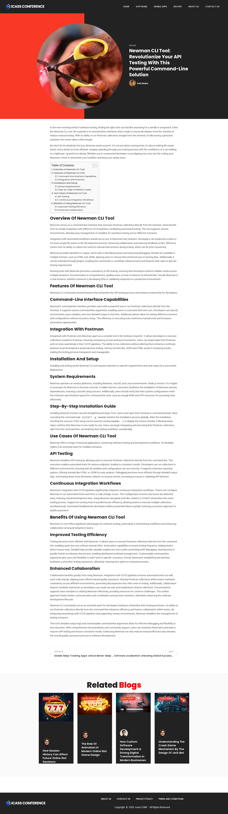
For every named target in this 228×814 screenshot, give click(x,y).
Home (126, 6)
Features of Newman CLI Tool (69, 172)
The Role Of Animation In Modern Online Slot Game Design (94, 749)
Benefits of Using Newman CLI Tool (72, 203)
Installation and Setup (65, 183)
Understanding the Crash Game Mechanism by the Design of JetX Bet (172, 747)
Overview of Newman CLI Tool (69, 169)
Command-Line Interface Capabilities (77, 176)
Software (141, 6)
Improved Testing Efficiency (72, 206)
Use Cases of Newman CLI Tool (70, 193)
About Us (193, 6)
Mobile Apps (160, 6)
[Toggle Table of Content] (93, 165)
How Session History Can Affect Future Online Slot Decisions (55, 756)
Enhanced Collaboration (70, 210)
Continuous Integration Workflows (76, 200)
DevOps (178, 6)
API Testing (63, 196)
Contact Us (212, 6)
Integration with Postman (71, 179)
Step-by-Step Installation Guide (74, 189)
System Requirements (69, 186)
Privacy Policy (144, 799)
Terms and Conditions (171, 799)
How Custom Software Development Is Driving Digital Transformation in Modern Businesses (133, 751)
